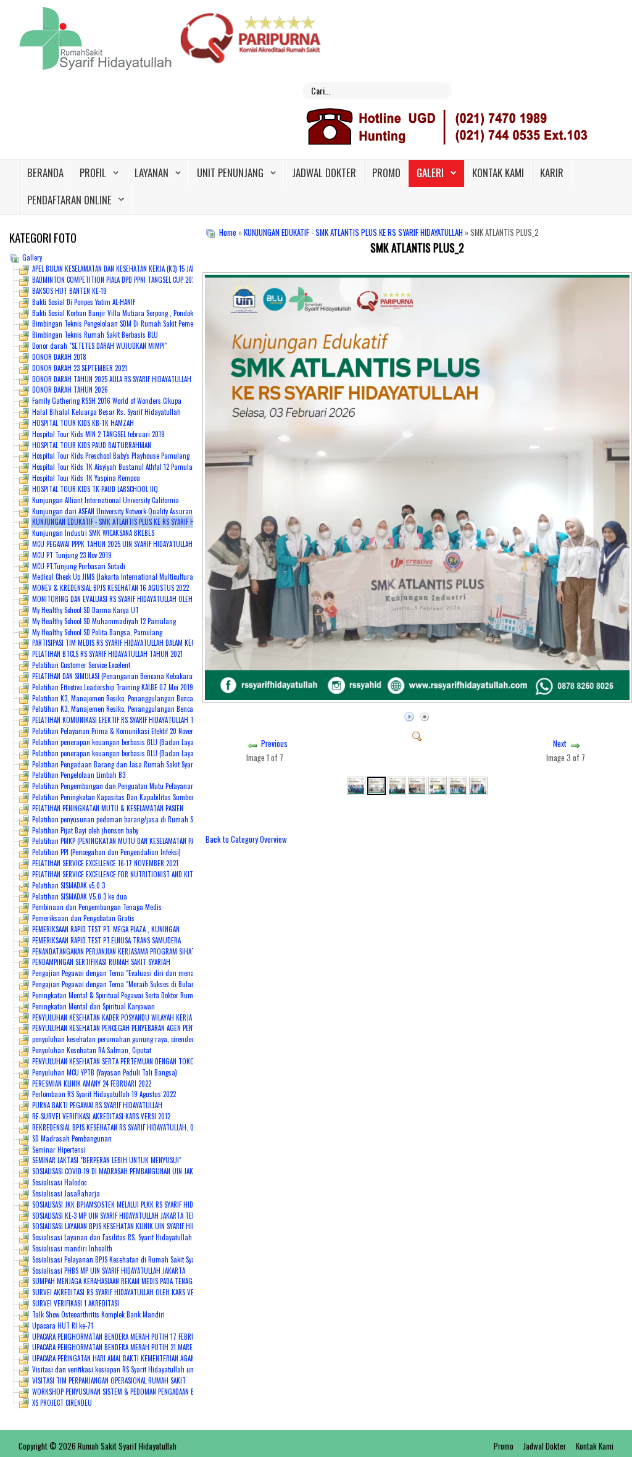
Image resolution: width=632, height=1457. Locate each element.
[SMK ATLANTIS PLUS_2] (417, 734)
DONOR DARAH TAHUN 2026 (70, 390)
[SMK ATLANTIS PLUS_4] (417, 784)
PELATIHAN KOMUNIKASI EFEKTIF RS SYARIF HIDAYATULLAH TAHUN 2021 (127, 720)
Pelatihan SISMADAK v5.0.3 (68, 885)
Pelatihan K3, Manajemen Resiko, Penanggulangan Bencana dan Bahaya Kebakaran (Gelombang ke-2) (175, 698)
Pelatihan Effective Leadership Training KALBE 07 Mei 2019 (112, 687)
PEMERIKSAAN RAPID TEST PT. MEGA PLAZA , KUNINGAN (106, 929)
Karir (551, 172)
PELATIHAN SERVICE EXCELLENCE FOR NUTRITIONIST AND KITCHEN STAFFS (129, 874)
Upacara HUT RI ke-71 (62, 1325)
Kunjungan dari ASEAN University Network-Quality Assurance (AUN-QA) (128, 511)
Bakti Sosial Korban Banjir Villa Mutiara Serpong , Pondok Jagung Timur (133, 313)
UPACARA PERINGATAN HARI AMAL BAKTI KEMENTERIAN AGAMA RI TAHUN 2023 (137, 1358)
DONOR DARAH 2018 (59, 357)
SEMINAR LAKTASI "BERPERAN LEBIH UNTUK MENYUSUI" (106, 1160)
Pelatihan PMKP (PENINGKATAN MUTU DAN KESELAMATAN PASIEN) (120, 841)
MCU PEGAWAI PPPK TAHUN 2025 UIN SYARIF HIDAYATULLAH (112, 544)
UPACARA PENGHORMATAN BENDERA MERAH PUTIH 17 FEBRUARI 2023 (125, 1337)
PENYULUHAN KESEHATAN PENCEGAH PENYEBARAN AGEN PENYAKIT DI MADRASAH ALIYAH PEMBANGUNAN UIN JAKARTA (188, 1028)
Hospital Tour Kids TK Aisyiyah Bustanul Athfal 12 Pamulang (115, 467)
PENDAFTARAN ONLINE (69, 199)
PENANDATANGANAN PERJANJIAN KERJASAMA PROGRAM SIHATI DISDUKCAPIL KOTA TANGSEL (153, 951)
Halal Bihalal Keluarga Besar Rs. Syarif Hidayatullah (106, 412)
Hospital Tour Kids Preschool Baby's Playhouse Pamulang (110, 456)
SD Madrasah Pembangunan (72, 1138)
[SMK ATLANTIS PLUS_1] (356, 784)
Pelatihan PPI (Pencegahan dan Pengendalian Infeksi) (106, 852)
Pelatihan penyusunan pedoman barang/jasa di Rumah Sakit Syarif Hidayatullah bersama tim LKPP (171, 819)
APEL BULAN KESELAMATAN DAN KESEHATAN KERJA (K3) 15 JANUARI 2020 (128, 268)
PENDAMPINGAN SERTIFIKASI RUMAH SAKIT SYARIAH (101, 962)
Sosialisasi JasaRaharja (66, 1193)
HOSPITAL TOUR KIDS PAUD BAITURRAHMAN (91, 445)
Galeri (430, 172)
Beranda (45, 172)
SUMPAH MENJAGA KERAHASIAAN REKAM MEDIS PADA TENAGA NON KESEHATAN (137, 1281)
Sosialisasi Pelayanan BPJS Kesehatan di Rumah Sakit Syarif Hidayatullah (135, 1259)
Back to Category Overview (246, 839)
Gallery (32, 257)
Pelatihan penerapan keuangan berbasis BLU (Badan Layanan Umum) (130, 742)
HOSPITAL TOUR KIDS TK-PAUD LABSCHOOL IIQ (95, 489)
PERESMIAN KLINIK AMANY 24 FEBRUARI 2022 (91, 1083)
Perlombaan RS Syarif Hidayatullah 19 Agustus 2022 (104, 1094)
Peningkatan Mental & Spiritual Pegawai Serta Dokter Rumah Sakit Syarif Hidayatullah (152, 995)
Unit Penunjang (230, 172)
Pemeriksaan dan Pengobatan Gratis (83, 918)
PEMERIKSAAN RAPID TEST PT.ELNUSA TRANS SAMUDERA (106, 940)
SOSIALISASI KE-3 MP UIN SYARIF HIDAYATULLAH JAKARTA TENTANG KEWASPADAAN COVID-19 (154, 1216)
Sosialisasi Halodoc (59, 1182)
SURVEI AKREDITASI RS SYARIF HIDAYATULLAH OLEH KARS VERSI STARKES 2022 (137, 1292)
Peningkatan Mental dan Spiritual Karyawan (93, 1006)
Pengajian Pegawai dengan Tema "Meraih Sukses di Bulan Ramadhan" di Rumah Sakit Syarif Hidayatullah (181, 984)
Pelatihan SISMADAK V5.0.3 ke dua (79, 896)
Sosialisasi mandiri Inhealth (72, 1248)
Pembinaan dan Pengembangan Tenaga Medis (97, 907)
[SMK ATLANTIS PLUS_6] (458, 784)
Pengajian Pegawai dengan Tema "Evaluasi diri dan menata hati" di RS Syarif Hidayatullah (159, 973)
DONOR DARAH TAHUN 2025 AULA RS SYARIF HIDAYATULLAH (111, 379)
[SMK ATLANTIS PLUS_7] (478, 784)
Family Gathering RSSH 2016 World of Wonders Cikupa (106, 401)
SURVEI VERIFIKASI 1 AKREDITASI (75, 1303)
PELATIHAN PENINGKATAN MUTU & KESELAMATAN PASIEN (107, 808)
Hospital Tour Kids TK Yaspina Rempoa (86, 478)
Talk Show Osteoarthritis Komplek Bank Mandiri (98, 1314)
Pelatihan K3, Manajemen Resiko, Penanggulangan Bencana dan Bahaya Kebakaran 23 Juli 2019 (167, 709)
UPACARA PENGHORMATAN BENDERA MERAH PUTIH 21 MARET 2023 (121, 1347)
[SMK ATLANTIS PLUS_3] (397, 784)
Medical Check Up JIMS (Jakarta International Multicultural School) (124, 577)
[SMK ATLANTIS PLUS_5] (437, 784)
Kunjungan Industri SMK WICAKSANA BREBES (93, 533)
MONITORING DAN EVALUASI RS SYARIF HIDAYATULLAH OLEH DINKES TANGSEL (135, 599)
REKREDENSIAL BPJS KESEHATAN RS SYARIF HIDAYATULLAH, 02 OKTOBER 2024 (136, 1127)
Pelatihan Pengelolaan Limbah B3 (78, 775)
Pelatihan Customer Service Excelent (81, 665)
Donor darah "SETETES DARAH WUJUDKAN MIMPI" (99, 346)
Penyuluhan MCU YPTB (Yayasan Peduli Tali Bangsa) (104, 1072)
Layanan (151, 172)
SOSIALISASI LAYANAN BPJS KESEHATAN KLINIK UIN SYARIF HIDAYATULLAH (128, 1226)
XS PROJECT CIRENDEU (62, 1403)
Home (227, 232)
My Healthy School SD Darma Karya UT (85, 610)
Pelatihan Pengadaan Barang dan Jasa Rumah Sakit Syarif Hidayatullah (133, 764)
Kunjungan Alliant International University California (105, 500)
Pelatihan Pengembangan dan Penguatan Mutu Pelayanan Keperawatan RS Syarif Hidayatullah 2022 (171, 786)
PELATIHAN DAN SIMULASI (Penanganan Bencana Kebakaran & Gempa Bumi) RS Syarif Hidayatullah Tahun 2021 (186, 676)
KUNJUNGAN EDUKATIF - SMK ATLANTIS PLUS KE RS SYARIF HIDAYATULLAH (353, 232)
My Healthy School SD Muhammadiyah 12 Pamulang (104, 621)
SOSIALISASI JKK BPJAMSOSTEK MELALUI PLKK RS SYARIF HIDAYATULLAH (127, 1204)
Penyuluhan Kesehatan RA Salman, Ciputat (91, 1050)
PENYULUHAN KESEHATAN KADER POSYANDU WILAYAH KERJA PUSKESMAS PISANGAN (142, 1017)
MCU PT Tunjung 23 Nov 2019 (72, 555)
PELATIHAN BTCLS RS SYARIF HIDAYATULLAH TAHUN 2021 (107, 654)
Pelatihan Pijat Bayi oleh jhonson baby (85, 830)
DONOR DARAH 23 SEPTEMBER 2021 (79, 368)
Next (560, 743)
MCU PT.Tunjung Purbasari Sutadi (78, 566)
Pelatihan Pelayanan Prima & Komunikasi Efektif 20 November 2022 (126, 731)
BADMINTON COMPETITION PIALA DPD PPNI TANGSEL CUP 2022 (115, 280)
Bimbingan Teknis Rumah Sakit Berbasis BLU (95, 335)
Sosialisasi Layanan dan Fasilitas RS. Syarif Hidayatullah (112, 1237)
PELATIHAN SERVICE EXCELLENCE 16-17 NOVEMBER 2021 (105, 863)
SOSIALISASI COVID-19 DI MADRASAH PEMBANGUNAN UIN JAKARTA (119, 1171)
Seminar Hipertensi (59, 1149)
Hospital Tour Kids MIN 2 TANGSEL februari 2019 (98, 434)
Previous (274, 743)
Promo (386, 172)
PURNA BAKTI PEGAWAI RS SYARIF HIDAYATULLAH (97, 1105)
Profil (93, 172)
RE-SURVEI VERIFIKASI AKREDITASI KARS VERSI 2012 (101, 1116)
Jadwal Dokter (324, 172)
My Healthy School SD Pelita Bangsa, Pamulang (97, 632)
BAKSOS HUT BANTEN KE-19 (69, 291)
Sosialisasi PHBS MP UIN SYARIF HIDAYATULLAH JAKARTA (108, 1270)
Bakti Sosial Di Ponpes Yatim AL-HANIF (83, 302)
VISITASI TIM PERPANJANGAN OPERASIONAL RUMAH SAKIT (109, 1380)
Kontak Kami (498, 172)
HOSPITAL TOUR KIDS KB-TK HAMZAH (83, 423)
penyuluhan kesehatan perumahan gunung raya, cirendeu (113, 1039)
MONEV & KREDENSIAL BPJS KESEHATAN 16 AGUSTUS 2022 (110, 588)
